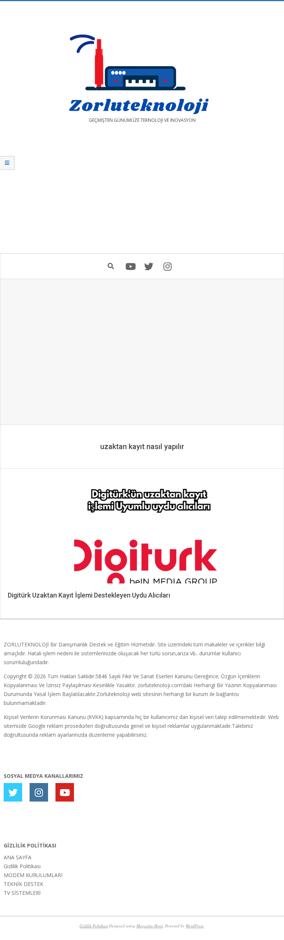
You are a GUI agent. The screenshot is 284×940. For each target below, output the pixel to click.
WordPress (194, 926)
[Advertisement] (142, 193)
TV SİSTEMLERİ (22, 892)
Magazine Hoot (149, 926)
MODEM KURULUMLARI (33, 875)
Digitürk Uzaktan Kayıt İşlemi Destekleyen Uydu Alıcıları (89, 595)
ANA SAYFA (17, 857)
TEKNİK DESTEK (23, 883)
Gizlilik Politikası (22, 866)
